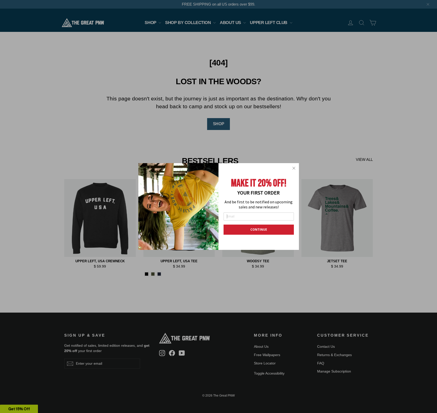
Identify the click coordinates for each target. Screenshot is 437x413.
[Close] (294, 168)
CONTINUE (258, 229)
